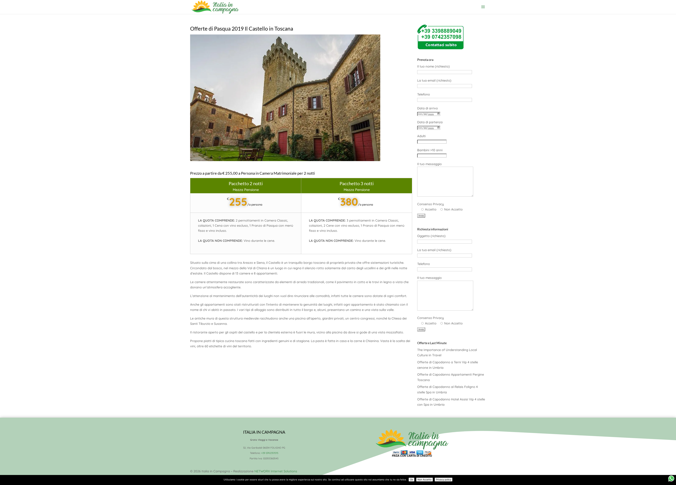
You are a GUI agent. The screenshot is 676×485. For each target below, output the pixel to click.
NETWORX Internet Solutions (275, 471)
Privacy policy (443, 479)
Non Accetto (424, 479)
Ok (411, 479)
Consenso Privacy (440, 207)
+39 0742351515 (269, 453)
